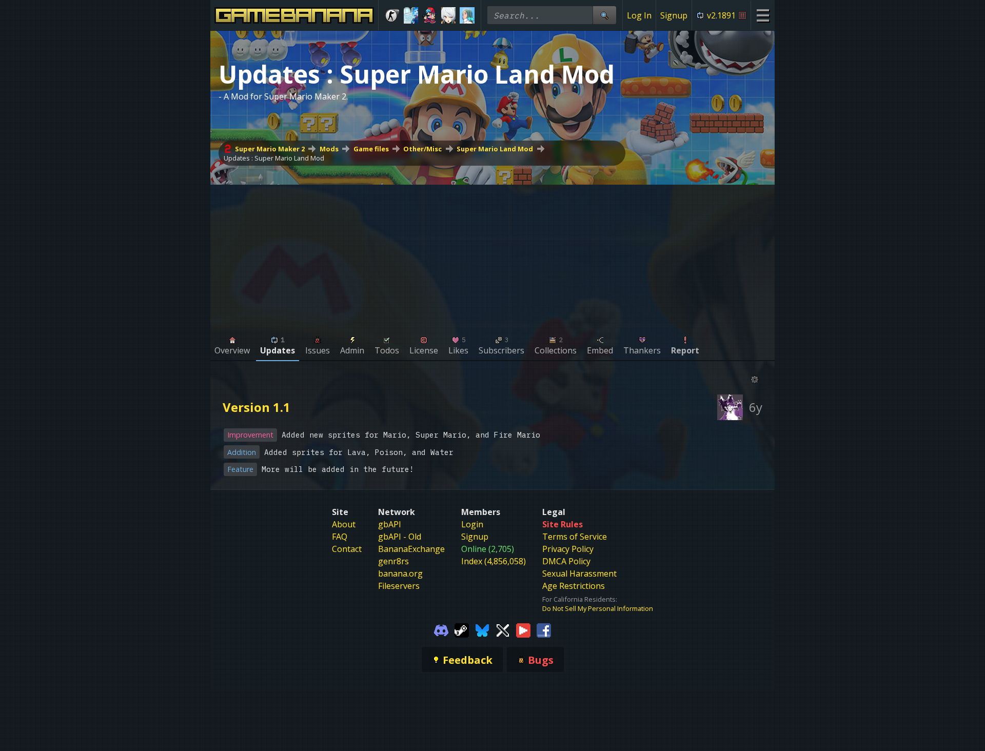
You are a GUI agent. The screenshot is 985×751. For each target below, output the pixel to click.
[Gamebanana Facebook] (544, 629)
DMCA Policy (566, 561)
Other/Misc (422, 148)
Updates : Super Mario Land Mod (274, 158)
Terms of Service (574, 536)
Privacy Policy (568, 549)
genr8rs (393, 561)
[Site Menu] (763, 15)
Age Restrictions (573, 585)
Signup (673, 15)
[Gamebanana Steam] (462, 629)
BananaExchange (411, 549)
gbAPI (389, 524)
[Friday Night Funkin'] (429, 15)
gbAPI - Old (399, 536)
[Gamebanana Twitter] (503, 629)
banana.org (400, 573)
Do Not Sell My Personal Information (597, 608)
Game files (371, 148)
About (344, 524)
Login (472, 524)
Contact (347, 549)
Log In (639, 15)
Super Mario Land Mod (495, 148)
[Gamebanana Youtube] (523, 629)
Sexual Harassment (579, 573)
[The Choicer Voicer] (411, 15)
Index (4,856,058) (493, 561)
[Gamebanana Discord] (441, 629)
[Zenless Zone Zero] (448, 15)
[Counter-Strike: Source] (392, 15)
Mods (329, 148)
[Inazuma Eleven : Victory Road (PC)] (467, 15)
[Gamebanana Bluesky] (482, 629)
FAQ (339, 536)
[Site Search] (604, 15)
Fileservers (399, 585)
